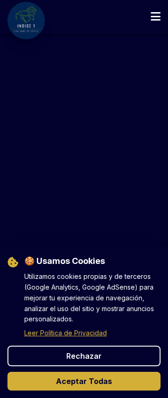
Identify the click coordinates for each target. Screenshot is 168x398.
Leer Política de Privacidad (65, 333)
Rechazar (84, 356)
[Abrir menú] (156, 16)
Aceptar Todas (84, 381)
